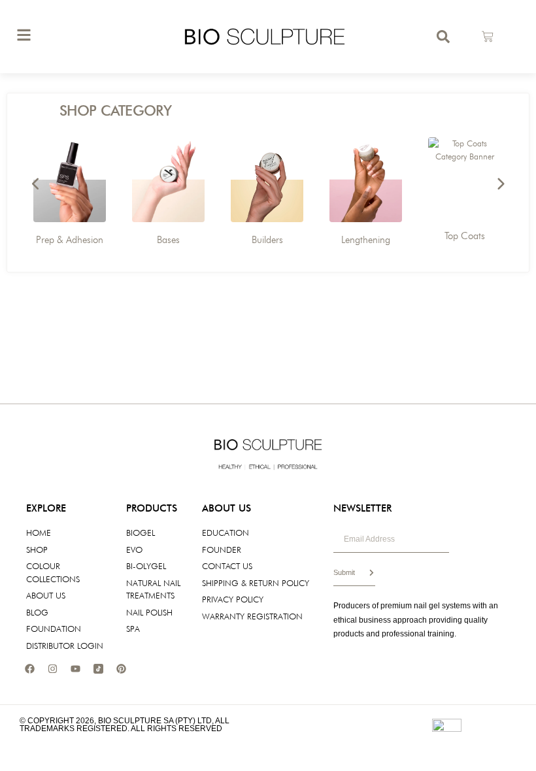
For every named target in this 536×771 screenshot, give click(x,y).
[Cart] (487, 36)
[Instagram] (52, 668)
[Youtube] (75, 668)
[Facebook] (29, 668)
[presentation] (36, 184)
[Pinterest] (121, 668)
